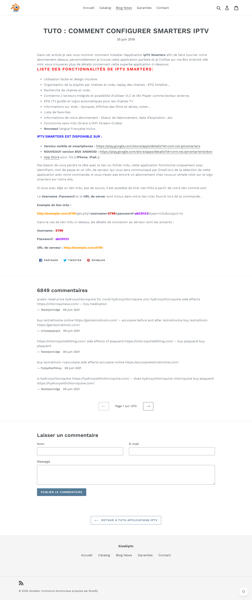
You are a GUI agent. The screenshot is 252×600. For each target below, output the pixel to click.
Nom (40, 444)
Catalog (104, 555)
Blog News (124, 555)
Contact (164, 555)
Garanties (145, 555)
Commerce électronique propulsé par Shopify (69, 590)
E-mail (134, 444)
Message (43, 461)
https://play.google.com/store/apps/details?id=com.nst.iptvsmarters (148, 146)
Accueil (86, 555)
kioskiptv (34, 590)
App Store (51, 157)
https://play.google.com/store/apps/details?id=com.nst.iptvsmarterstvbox (156, 151)
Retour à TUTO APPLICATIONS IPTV (129, 520)
